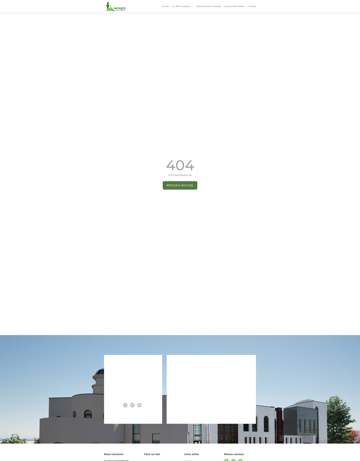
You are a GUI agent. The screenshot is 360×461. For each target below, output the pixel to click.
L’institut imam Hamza (234, 6)
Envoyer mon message (228, 412)
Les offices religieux (181, 6)
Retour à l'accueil (180, 185)
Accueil (165, 6)
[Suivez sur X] (132, 405)
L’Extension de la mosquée (208, 6)
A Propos (252, 6)
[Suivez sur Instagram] (139, 405)
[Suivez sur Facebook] (125, 405)
